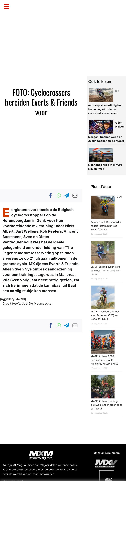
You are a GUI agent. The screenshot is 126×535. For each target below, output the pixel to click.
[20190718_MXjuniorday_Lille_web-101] (106, 460)
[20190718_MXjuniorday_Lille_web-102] (106, 471)
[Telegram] (67, 195)
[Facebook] (50, 195)
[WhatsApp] (59, 195)
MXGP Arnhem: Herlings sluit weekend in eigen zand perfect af (106, 405)
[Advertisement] (64, 507)
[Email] (75, 195)
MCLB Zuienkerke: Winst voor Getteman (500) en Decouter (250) (105, 315)
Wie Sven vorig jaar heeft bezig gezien (37, 280)
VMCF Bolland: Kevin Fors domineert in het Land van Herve (105, 270)
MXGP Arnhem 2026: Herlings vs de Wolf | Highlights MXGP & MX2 (104, 360)
